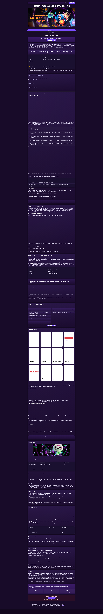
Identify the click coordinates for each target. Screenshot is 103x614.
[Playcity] (32, 611)
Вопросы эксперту (32, 88)
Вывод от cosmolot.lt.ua (33, 87)
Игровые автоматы (32, 82)
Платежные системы (32, 86)
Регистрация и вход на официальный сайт (36, 75)
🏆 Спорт (56, 35)
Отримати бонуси (51, 30)
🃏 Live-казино (51, 35)
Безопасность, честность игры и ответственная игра (38, 78)
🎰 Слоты (46, 35)
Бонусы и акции (31, 83)
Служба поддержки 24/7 (33, 79)
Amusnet (31, 345)
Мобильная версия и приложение (34, 76)
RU (62, 605)
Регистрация (71, 2)
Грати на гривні (69, 337)
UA (63, 605)
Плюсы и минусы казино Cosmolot (35, 80)
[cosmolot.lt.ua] (32, 3)
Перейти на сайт (51, 597)
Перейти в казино (51, 40)
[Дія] (36, 611)
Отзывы (30, 90)
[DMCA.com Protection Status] (29, 611)
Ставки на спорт (32, 84)
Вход (66, 2)
